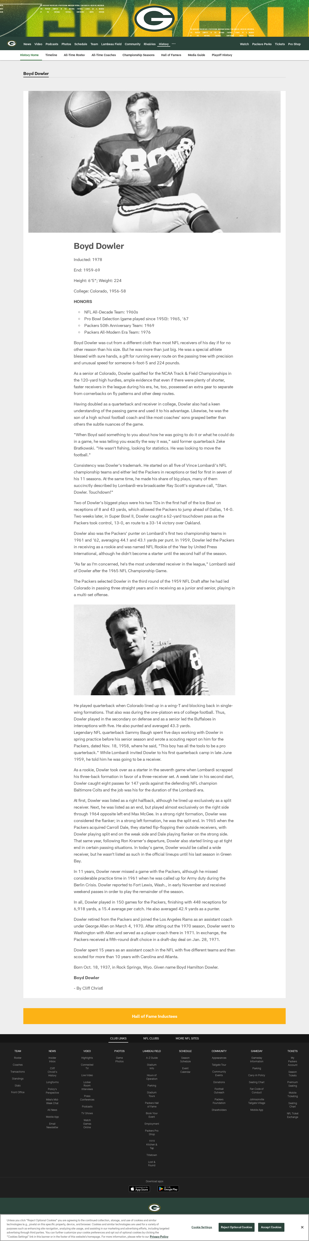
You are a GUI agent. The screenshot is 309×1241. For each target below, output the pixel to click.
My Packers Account (292, 1061)
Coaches (18, 1064)
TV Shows (87, 1113)
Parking (152, 1085)
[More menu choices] (173, 43)
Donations (219, 1082)
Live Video (87, 1075)
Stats (18, 1085)
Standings (18, 1078)
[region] (154, 1227)
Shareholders (219, 1109)
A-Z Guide (152, 1057)
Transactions (18, 1071)
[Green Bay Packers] (154, 1208)
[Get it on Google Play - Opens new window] (168, 1191)
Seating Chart (256, 1082)
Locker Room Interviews (87, 1086)
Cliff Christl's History (52, 1072)
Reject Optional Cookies (236, 1227)
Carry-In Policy (256, 1075)
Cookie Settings (201, 1227)
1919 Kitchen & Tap (151, 1144)
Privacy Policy (159, 1236)
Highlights (87, 1057)
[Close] (302, 1227)
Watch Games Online (87, 1124)
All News (52, 1109)
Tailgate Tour (219, 1064)
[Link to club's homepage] (12, 43)
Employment (152, 1123)
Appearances (219, 1057)
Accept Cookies (271, 1227)
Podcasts (87, 1106)
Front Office (17, 1092)
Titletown (152, 1154)
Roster (17, 1057)
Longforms (52, 1082)
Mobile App (52, 1116)
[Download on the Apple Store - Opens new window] (139, 1189)
